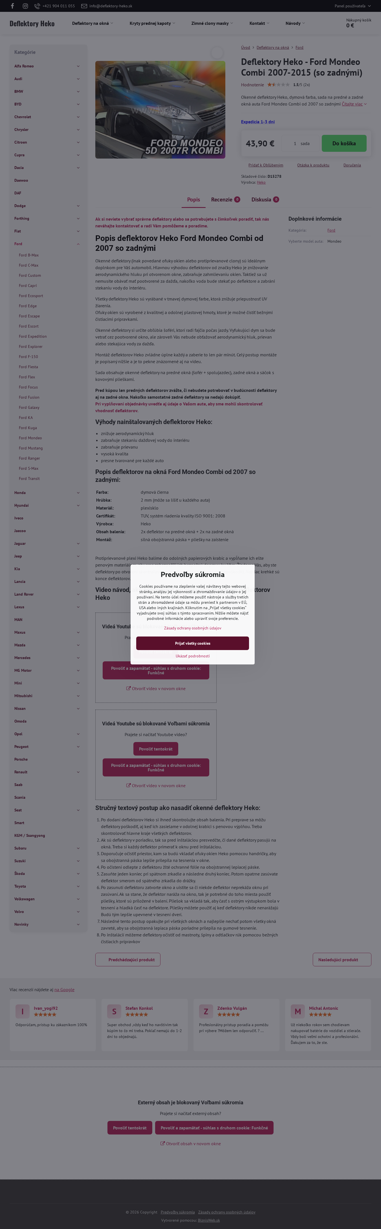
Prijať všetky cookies (192, 643)
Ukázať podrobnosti (193, 656)
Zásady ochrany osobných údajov (192, 628)
